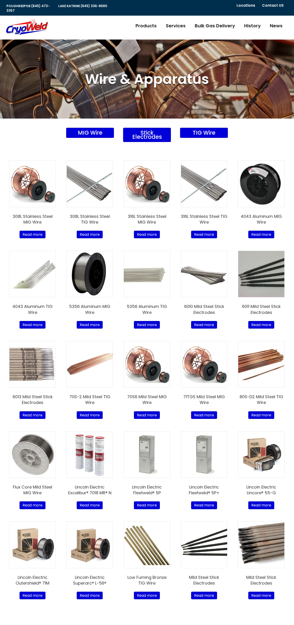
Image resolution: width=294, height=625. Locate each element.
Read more (32, 234)
